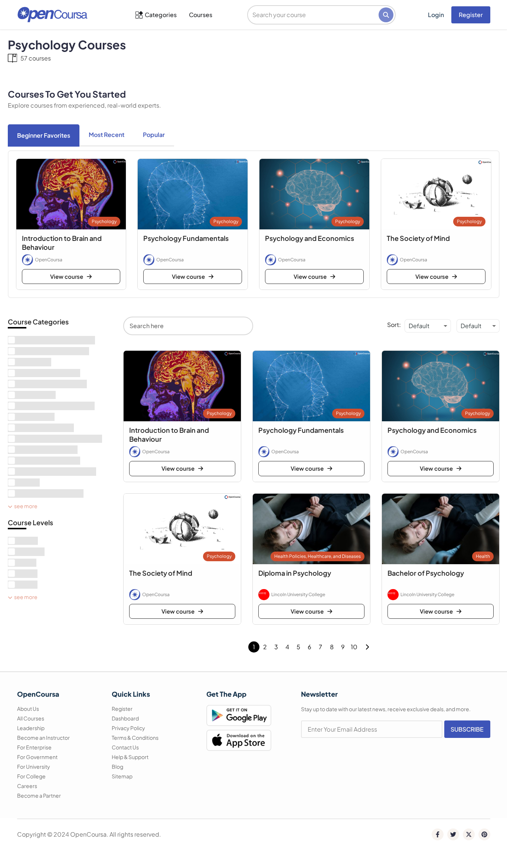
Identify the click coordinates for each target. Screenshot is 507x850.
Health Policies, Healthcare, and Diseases (317, 556)
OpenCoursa (48, 259)
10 (354, 647)
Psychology (104, 221)
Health (483, 556)
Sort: (394, 324)
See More (25, 506)
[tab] (43, 135)
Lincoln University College (298, 594)
